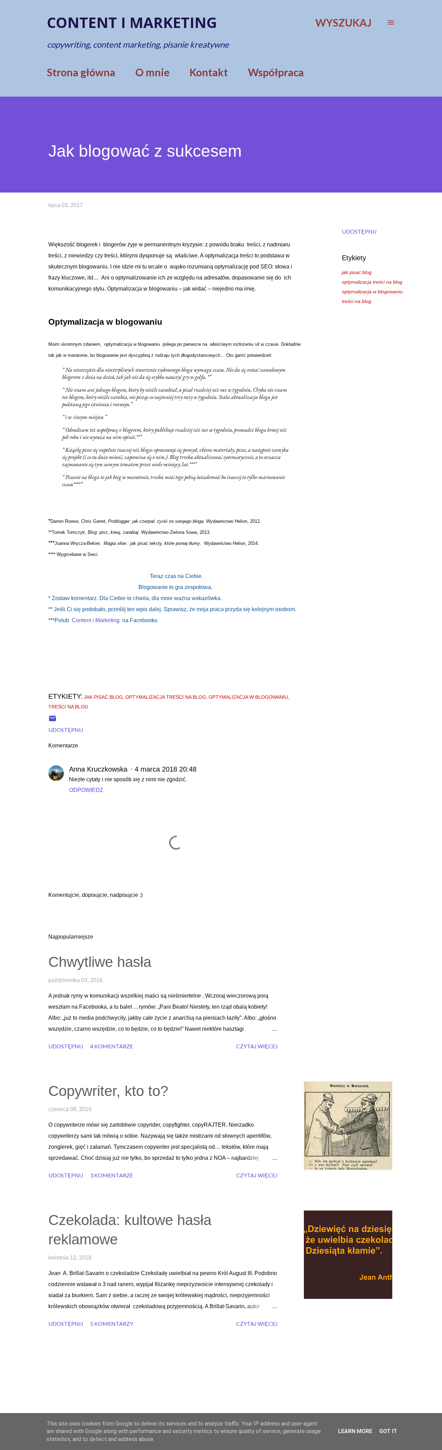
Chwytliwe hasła (99, 962)
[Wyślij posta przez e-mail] (52, 720)
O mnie (152, 72)
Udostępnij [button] (359, 231)
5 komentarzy (111, 1323)
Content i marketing (132, 22)
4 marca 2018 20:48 (165, 769)
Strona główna (81, 72)
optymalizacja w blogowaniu (372, 291)
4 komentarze (111, 1046)
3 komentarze (111, 1175)
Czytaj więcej (257, 1046)
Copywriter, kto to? (108, 1091)
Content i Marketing (95, 620)
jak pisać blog (357, 272)
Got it (388, 1431)
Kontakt (209, 72)
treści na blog (356, 301)
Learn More (355, 1431)
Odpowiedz (86, 790)
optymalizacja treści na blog (372, 282)
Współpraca (276, 72)
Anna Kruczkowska (98, 769)
